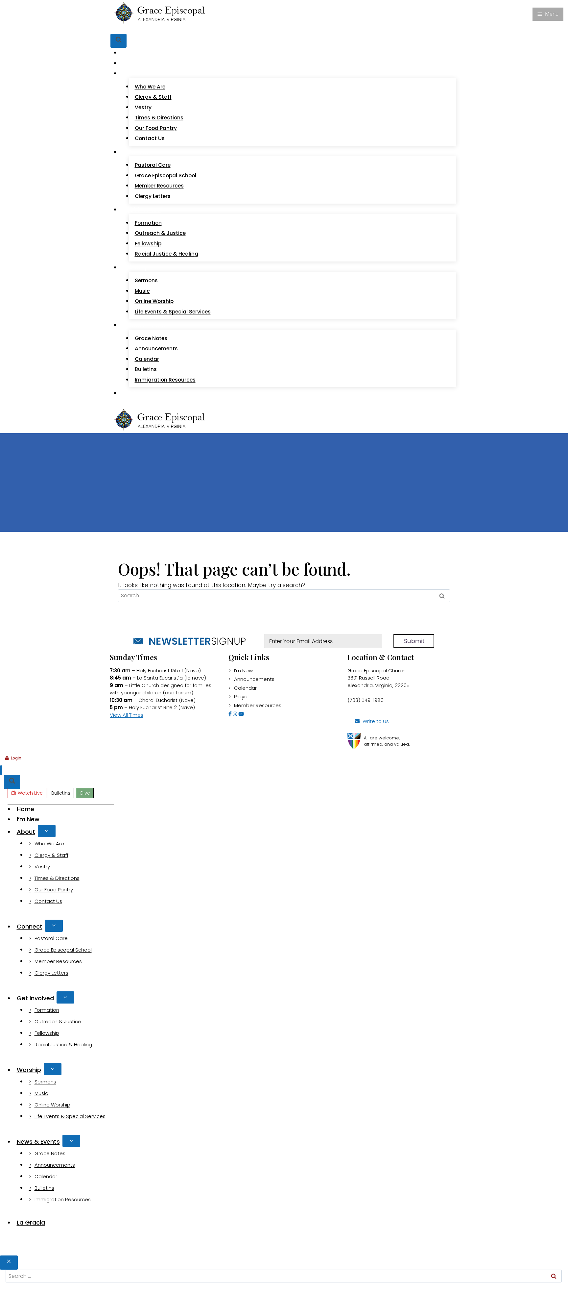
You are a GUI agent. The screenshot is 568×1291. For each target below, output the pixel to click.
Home (134, 53)
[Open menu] (547, 14)
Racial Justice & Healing (166, 253)
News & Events (38, 1141)
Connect (29, 926)
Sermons (146, 280)
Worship (29, 1070)
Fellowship (148, 243)
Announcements (156, 348)
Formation (148, 222)
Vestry (143, 107)
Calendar (147, 359)
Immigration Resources (165, 379)
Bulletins (162, 29)
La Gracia (139, 393)
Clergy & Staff (153, 96)
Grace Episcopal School (165, 175)
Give (182, 29)
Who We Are (150, 86)
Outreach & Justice (160, 233)
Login (16, 758)
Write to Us (376, 721)
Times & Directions (159, 117)
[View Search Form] (118, 41)
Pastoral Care (153, 164)
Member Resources (159, 185)
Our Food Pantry (156, 128)
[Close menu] (1, 770)
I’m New (137, 63)
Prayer (241, 696)
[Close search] (9, 1262)
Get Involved (35, 998)
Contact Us (150, 138)
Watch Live (135, 29)
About (26, 832)
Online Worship (154, 301)
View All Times (126, 714)
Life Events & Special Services (173, 311)
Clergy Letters (153, 196)
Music (142, 290)
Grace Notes (151, 338)
